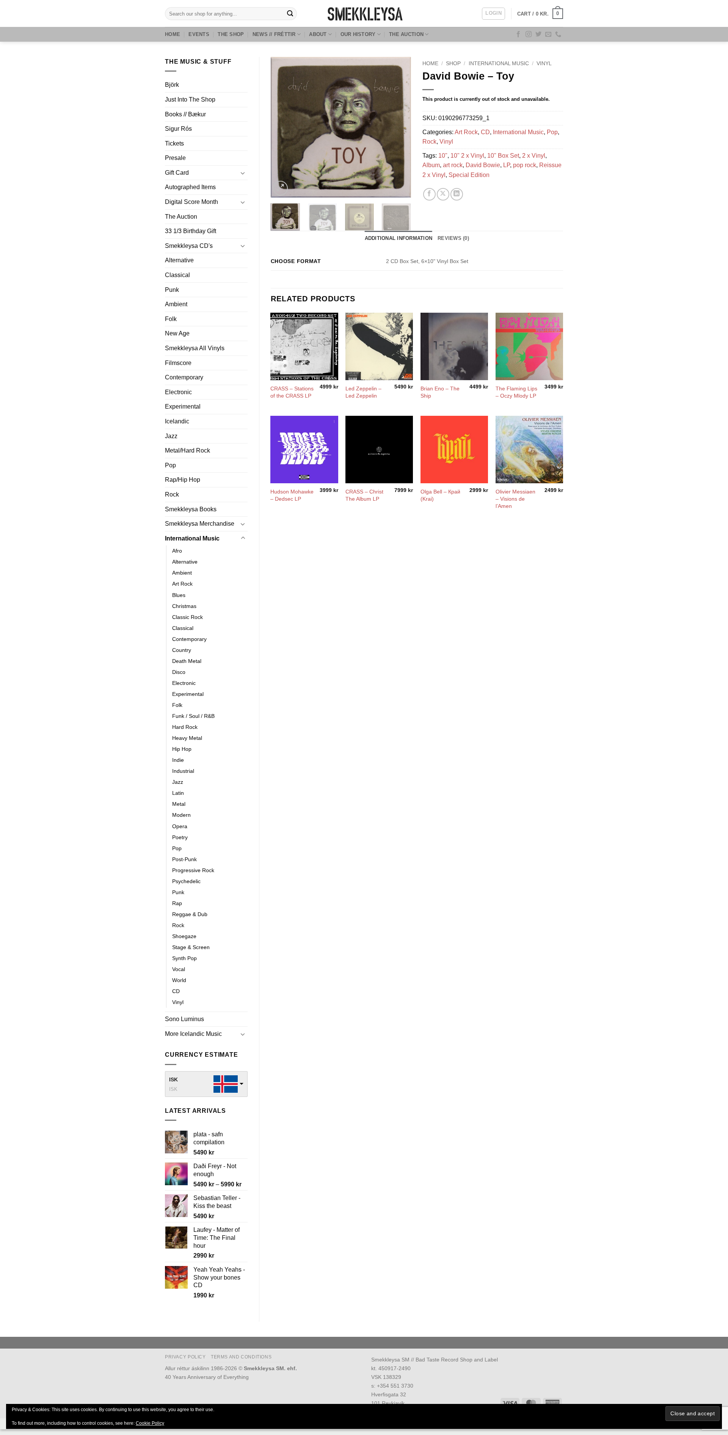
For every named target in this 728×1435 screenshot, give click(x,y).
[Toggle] (243, 172)
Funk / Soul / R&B (193, 716)
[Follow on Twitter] (538, 34)
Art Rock (182, 584)
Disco (178, 672)
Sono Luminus (184, 1019)
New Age (177, 333)
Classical (177, 275)
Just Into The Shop (190, 99)
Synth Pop (184, 958)
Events (198, 34)
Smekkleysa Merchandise (199, 523)
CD (176, 991)
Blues (178, 595)
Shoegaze (184, 936)
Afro (177, 551)
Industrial (183, 771)
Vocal (178, 969)
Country (181, 650)
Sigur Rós (178, 128)
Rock (172, 494)
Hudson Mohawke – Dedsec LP (292, 495)
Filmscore (178, 363)
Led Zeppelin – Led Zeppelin (363, 392)
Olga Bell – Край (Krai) (440, 495)
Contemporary (184, 377)
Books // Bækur (185, 114)
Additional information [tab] (399, 238)
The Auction (406, 34)
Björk (172, 84)
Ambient (176, 304)
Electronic (178, 392)
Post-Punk (184, 859)
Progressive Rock (193, 870)
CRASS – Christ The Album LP (364, 495)
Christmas (184, 606)
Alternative (179, 260)
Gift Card (177, 172)
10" (442, 155)
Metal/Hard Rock (187, 450)
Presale (175, 158)
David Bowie (483, 165)
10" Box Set (503, 155)
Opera (179, 826)
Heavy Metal (187, 738)
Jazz (171, 436)
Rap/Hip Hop (182, 479)
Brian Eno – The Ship (440, 392)
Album (431, 165)
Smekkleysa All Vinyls (194, 348)
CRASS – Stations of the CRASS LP (292, 392)
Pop (170, 465)
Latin (178, 793)
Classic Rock (187, 617)
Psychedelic (186, 881)
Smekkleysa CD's (189, 246)
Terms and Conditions (241, 1357)
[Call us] (558, 34)
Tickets (174, 143)
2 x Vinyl (533, 155)
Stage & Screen (191, 947)
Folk (171, 319)
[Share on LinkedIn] (456, 194)
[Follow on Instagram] (529, 34)
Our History (358, 34)
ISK (173, 1079)
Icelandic (177, 421)
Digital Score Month (191, 202)
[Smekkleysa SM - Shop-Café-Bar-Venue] (364, 13)
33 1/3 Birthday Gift (190, 231)
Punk (172, 290)
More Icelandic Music (193, 1034)
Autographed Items (190, 187)
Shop (453, 63)
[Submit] (290, 13)
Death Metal (186, 661)
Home (172, 34)
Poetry (180, 837)
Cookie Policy (150, 1423)
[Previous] (283, 127)
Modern (181, 815)
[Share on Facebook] (429, 194)
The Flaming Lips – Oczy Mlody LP (516, 392)
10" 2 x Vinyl (467, 155)
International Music (192, 538)
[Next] (399, 127)
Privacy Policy (185, 1357)
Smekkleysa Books (191, 509)
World (179, 980)
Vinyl (178, 1002)
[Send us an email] (548, 34)
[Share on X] (443, 194)
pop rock (524, 165)
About (317, 34)
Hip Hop (181, 749)
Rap (177, 903)
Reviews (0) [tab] (453, 238)
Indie (178, 760)
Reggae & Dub (189, 914)
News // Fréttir (274, 34)
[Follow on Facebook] (518, 34)
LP (506, 165)
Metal (178, 804)
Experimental (183, 406)
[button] (493, 14)
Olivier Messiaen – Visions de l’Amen (515, 499)
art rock (453, 165)
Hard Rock (185, 727)
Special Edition (469, 175)
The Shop (231, 34)
